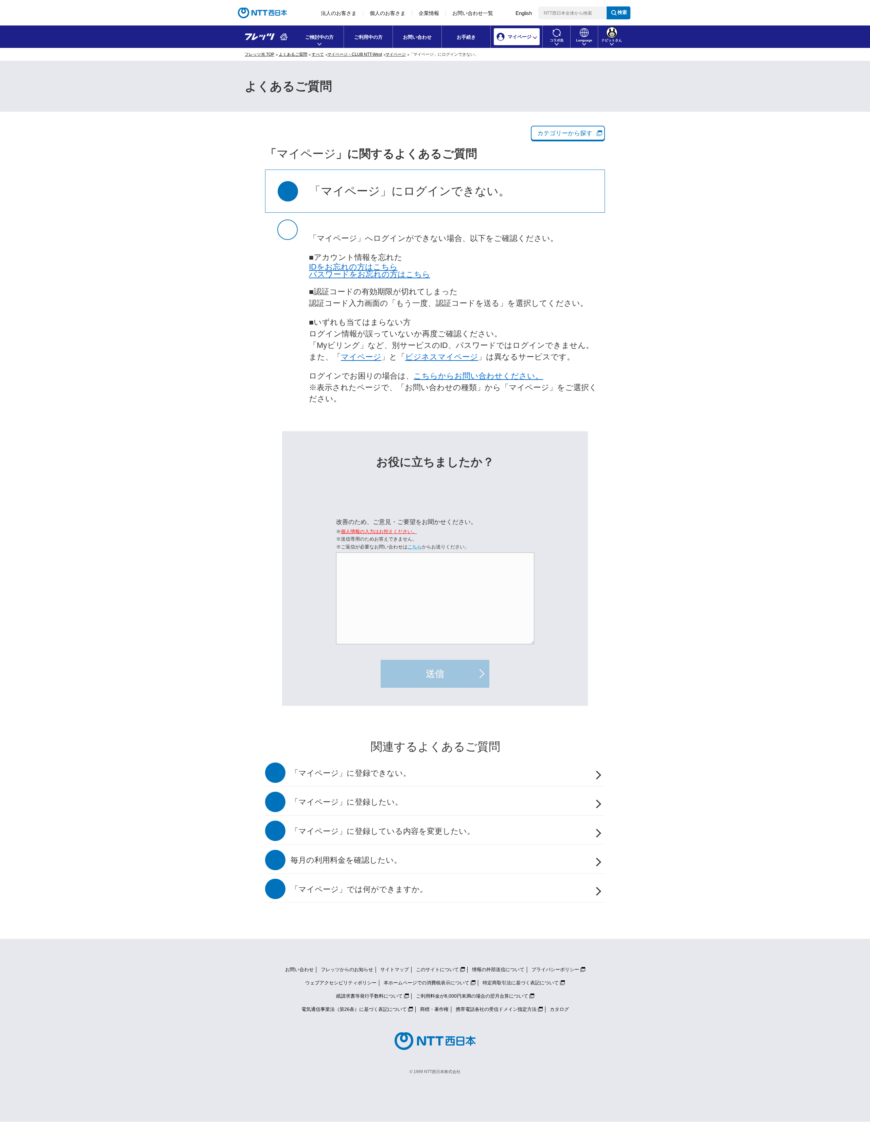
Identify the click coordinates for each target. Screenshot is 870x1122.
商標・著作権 (434, 1009)
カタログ (559, 1009)
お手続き (466, 37)
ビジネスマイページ (441, 357)
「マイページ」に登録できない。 (351, 773)
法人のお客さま (338, 13)
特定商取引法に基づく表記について (521, 982)
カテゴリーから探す (564, 133)
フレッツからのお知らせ (347, 969)
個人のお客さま (387, 13)
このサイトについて (437, 969)
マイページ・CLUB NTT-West (354, 54)
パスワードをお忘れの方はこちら (369, 274)
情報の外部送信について (498, 969)
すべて (318, 54)
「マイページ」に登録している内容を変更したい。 (383, 831)
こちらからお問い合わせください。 (478, 376)
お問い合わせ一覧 (472, 13)
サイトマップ (394, 969)
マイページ (395, 54)
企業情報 (429, 13)
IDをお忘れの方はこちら (353, 267)
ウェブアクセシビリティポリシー (341, 982)
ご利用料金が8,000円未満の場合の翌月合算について (472, 996)
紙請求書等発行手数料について (369, 996)
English (524, 13)
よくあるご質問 (293, 54)
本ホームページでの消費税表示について (426, 982)
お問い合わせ (417, 37)
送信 (435, 674)
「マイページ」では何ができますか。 (359, 889)
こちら (414, 546)
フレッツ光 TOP (259, 54)
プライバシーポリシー (555, 969)
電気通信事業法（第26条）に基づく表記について (354, 1009)
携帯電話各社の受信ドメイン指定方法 (496, 1009)
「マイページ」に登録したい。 (347, 802)
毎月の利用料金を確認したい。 (346, 860)
